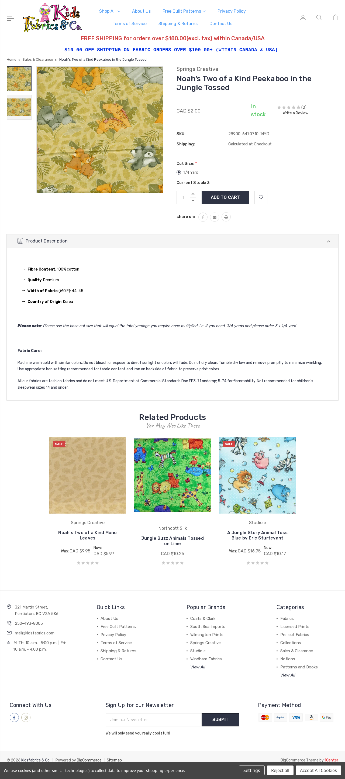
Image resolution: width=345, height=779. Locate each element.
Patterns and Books (299, 667)
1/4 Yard (191, 172)
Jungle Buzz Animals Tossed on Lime (172, 541)
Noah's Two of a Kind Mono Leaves (87, 535)
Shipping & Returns (178, 23)
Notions (287, 659)
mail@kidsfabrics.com (34, 633)
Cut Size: (187, 163)
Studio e (198, 650)
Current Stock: (193, 182)
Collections (290, 642)
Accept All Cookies (318, 770)
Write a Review (295, 113)
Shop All (107, 11)
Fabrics (287, 618)
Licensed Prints (294, 626)
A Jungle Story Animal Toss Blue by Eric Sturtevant (257, 535)
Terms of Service (130, 23)
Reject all (280, 770)
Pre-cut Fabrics (294, 634)
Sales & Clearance (296, 650)
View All (197, 667)
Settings (251, 770)
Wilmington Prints (206, 634)
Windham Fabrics (206, 659)
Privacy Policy (232, 11)
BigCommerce (89, 760)
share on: (186, 216)
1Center (331, 760)
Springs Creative (205, 642)
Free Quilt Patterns (182, 11)
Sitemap (114, 760)
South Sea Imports (207, 626)
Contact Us (220, 23)
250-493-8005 (29, 623)
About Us (141, 11)
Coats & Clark (202, 618)
